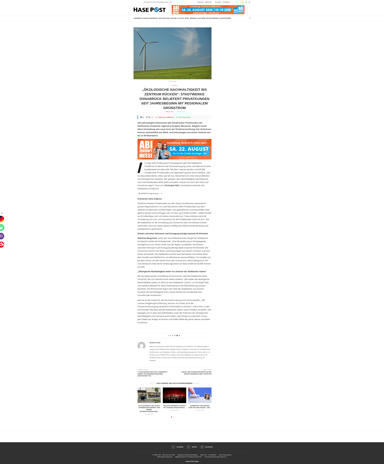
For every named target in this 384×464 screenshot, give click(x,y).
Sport (186, 18)
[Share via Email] (179, 335)
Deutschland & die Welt (168, 18)
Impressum (201, 2)
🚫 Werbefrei (226, 2)
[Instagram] (249, 2)
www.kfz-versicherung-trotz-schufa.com (215, 457)
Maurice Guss (170, 111)
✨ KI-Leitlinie (217, 2)
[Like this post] (170, 335)
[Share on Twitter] (175, 335)
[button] (139, 2)
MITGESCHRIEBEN (212, 18)
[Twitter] (246, 2)
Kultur (181, 18)
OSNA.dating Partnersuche (164, 457)
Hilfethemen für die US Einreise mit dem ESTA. (188, 457)
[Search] (249, 18)
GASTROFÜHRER (225, 18)
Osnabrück (138, 18)
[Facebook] (243, 2)
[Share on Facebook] (172, 335)
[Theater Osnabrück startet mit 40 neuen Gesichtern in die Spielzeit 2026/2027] (174, 395)
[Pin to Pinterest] (177, 335)
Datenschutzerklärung (191, 455)
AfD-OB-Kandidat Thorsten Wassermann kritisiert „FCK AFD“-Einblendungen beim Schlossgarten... (170, 2)
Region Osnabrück (150, 18)
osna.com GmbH (170, 455)
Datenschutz (208, 2)
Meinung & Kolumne (197, 18)
